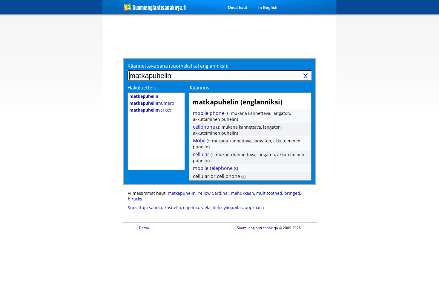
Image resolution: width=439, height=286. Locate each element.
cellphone (204, 127)
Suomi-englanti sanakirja (257, 227)
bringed (292, 193)
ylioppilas (233, 207)
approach (254, 207)
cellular (201, 154)
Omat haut (237, 7)
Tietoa (144, 227)
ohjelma (191, 207)
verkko (150, 110)
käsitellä (173, 207)
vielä (206, 207)
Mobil (199, 140)
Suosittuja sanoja (145, 207)
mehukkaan (242, 193)
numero (151, 103)
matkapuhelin (182, 193)
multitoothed (269, 193)
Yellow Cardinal (213, 193)
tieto (217, 207)
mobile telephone (213, 168)
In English (267, 7)
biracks (135, 199)
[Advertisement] (71, 113)
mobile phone (208, 113)
